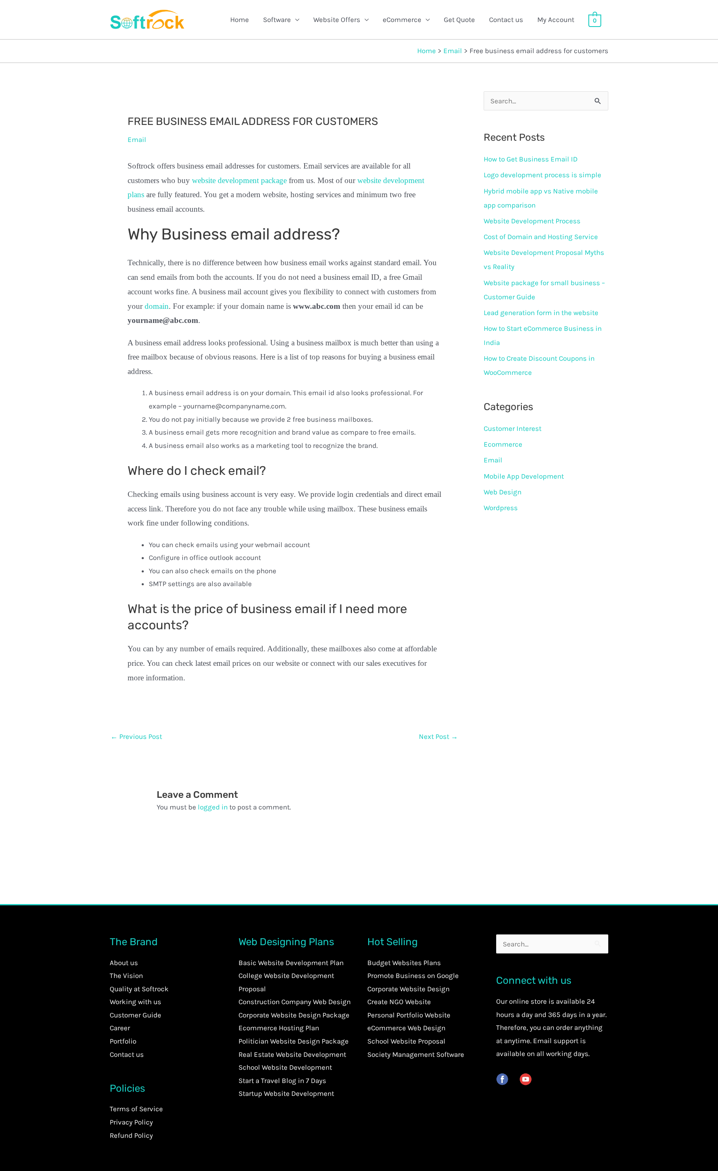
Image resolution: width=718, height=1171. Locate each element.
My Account (555, 19)
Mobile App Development (524, 476)
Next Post (438, 736)
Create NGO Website (399, 1001)
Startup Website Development (286, 1093)
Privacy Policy (131, 1122)
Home (239, 19)
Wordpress (501, 508)
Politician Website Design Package (294, 1041)
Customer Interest (512, 428)
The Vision (126, 975)
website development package (239, 180)
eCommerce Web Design (406, 1028)
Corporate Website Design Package (294, 1015)
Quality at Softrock (139, 989)
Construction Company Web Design (295, 1001)
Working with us (135, 1001)
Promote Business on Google (413, 975)
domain (157, 306)
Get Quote (459, 19)
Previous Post (136, 736)
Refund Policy (131, 1135)
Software (277, 19)
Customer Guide (135, 1015)
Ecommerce (503, 444)
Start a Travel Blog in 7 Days (282, 1080)
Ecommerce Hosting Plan (279, 1028)
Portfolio (123, 1041)
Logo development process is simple (542, 175)
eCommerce (402, 19)
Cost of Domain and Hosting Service (541, 236)
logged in (213, 807)
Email (137, 139)
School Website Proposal (406, 1041)
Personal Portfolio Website (408, 1015)
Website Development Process (532, 221)
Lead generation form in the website (541, 312)
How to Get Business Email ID (531, 159)
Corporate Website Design (408, 989)
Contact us (506, 19)
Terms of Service (136, 1109)
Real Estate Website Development (292, 1054)
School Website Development (285, 1067)
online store (528, 1001)
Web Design (502, 492)
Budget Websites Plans (404, 962)
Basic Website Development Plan (291, 962)
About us (124, 962)
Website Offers (336, 19)
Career (120, 1028)
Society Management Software (415, 1054)
